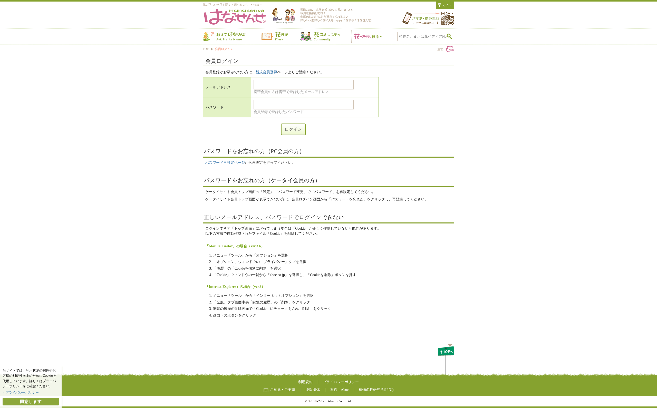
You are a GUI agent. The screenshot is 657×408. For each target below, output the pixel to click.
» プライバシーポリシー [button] (21, 392)
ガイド (447, 5)
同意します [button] (31, 401)
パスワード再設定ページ (225, 163)
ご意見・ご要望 (282, 390)
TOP (206, 49)
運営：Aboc (339, 390)
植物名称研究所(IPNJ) (376, 390)
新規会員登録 (266, 72)
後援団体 (312, 390)
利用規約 (305, 382)
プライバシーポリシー (341, 382)
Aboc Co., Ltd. (340, 401)
